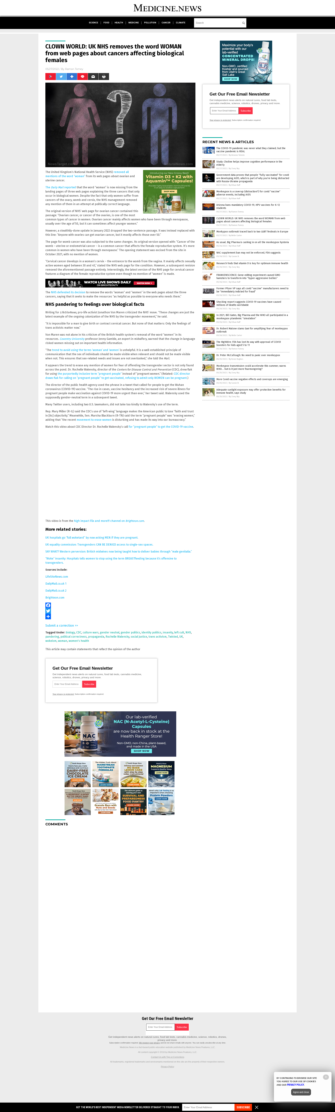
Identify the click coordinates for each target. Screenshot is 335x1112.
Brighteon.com (54, 597)
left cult (179, 632)
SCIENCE (93, 22)
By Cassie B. (234, 256)
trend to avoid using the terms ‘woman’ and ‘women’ (85, 350)
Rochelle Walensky (117, 636)
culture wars (91, 632)
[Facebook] (120, 605)
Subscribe (243, 1107)
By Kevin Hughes (236, 359)
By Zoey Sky (234, 168)
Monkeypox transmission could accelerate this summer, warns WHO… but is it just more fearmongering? (251, 367)
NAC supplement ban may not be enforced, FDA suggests (248, 252)
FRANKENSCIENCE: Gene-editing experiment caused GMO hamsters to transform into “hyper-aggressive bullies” (248, 277)
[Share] (120, 616)
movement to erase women (94, 419)
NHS (188, 632)
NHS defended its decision (68, 292)
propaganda (96, 636)
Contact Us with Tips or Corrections (167, 1057)
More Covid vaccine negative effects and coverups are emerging (252, 379)
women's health (79, 640)
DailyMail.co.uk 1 (55, 583)
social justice (139, 636)
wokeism (51, 640)
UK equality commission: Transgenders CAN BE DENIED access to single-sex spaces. (99, 544)
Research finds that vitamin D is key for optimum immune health (252, 263)
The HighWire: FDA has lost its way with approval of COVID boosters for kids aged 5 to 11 (248, 344)
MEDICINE (133, 22)
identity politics (151, 632)
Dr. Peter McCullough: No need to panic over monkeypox (248, 355)
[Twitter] (120, 611)
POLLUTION (150, 22)
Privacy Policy (167, 1066)
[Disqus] (120, 872)
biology (70, 632)
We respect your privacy (149, 1043)
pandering (52, 636)
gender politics (130, 632)
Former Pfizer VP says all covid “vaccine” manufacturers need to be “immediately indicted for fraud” (252, 290)
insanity (168, 632)
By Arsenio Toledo (237, 155)
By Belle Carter (235, 235)
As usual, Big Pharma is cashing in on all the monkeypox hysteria (252, 242)
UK (181, 636)
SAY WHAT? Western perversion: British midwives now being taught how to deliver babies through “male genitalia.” (118, 551)
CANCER (166, 22)
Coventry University (72, 339)
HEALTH (119, 22)
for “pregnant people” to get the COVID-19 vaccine (161, 426)
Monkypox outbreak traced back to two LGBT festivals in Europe (252, 231)
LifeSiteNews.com (56, 576)
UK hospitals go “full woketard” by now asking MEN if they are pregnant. (91, 537)
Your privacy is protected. (63, 694)
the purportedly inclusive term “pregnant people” (90, 373)
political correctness (73, 636)
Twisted (173, 636)
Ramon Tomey (74, 69)
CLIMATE (180, 22)
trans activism (157, 636)
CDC (78, 632)
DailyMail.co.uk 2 (55, 590)
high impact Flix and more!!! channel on (109, 521)
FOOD (106, 22)
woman (62, 640)
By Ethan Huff (234, 185)
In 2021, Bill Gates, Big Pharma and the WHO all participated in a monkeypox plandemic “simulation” (252, 317)
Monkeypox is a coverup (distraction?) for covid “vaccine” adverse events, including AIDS (248, 193)
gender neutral (109, 632)
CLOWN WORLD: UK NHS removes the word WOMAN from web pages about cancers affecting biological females (250, 220)
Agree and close (301, 1092)
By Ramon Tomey (236, 212)
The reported (60, 187)
